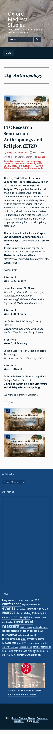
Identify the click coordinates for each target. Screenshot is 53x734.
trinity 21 (7, 651)
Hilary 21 (30, 608)
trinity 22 (20, 650)
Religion (32, 168)
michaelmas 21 (12, 631)
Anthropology (34, 161)
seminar (36, 647)
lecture (6, 617)
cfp (37, 600)
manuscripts (20, 617)
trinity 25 (10, 655)
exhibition (20, 609)
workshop (34, 654)
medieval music (26, 627)
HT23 (35, 165)
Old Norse (21, 168)
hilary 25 (29, 613)
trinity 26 (22, 654)
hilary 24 (20, 613)
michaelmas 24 (28, 635)
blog (4, 600)
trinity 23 (33, 651)
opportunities (41, 643)
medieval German (38, 618)
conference (11, 604)
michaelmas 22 (33, 631)
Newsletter (9, 642)
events (41, 157)
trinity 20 (46, 646)
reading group (25, 647)
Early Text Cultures (17, 152)
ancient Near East (16, 161)
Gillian (36, 721)
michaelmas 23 (11, 634)
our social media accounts (22, 694)
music (23, 639)
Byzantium (29, 600)
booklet (11, 600)
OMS (19, 643)
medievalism (8, 622)
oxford (5, 647)
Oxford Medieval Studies (18, 19)
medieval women (40, 627)
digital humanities (31, 604)
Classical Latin (11, 163)
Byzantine (18, 600)
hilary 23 (8, 613)
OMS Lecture (28, 643)
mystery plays (35, 638)
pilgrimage (13, 647)
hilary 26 (40, 613)
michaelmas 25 (11, 638)
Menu (8, 53)
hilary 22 (42, 608)
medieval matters (17, 624)
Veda (40, 168)
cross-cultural (27, 163)
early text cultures (21, 165)
